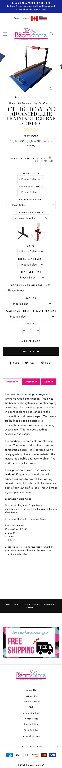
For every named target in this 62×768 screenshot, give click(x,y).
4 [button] (24, 97)
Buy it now (31, 351)
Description (12, 381)
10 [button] (41, 97)
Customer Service (31, 701)
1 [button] (16, 97)
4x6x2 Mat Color (31, 186)
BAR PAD (31, 298)
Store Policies (31, 730)
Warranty (48, 381)
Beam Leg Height (31, 199)
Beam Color (31, 173)
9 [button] (38, 97)
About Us (31, 690)
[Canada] (34, 18)
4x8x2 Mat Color (30, 259)
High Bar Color (30, 212)
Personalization (29, 158)
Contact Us (31, 696)
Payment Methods (31, 713)
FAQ (31, 707)
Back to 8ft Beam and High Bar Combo (33, 606)
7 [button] (33, 97)
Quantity (31, 323)
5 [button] (27, 97)
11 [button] (44, 97)
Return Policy (31, 724)
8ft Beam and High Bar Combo (34, 103)
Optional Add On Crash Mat (31, 285)
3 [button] (22, 97)
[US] (43, 18)
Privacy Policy (31, 718)
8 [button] (36, 97)
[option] (31, 68)
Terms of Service (31, 736)
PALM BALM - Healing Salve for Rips (31, 311)
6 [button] (30, 97)
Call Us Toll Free (31, 746)
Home (12, 103)
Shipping (31, 145)
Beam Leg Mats (31, 272)
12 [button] (47, 97)
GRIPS (31, 246)
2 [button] (19, 97)
